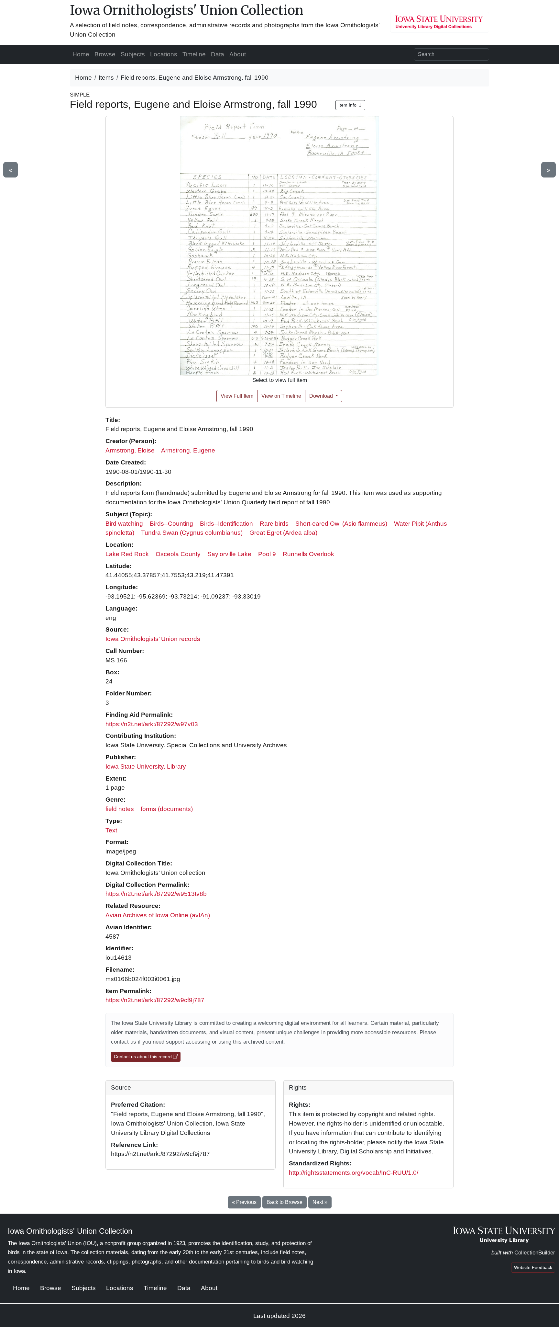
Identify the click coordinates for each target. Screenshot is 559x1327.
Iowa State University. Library (145, 766)
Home (80, 54)
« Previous (244, 1202)
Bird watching (124, 523)
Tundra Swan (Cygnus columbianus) (192, 532)
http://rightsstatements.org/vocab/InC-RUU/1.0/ (353, 1172)
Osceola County (178, 554)
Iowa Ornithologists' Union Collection (186, 10)
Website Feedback (533, 1267)
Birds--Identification (226, 523)
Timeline (194, 54)
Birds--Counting (171, 523)
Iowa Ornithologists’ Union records (152, 638)
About (237, 54)
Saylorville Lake (229, 554)
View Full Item (237, 396)
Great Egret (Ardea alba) (283, 532)
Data (217, 54)
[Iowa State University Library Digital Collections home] (504, 1234)
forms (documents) (167, 809)
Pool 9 (267, 554)
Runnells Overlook (308, 554)
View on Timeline (281, 396)
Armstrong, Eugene (188, 450)
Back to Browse (284, 1202)
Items (106, 77)
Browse (104, 54)
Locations (163, 54)
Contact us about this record (143, 1056)
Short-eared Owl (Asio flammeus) (341, 523)
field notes (119, 809)
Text (111, 830)
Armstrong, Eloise (130, 450)
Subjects (133, 54)
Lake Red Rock (127, 554)
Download (321, 396)
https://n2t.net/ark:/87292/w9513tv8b (156, 893)
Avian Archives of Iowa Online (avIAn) (157, 915)
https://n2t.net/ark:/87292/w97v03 (151, 724)
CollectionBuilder (534, 1253)
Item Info (348, 105)
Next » (319, 1202)
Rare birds (274, 523)
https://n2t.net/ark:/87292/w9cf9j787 (154, 1000)
